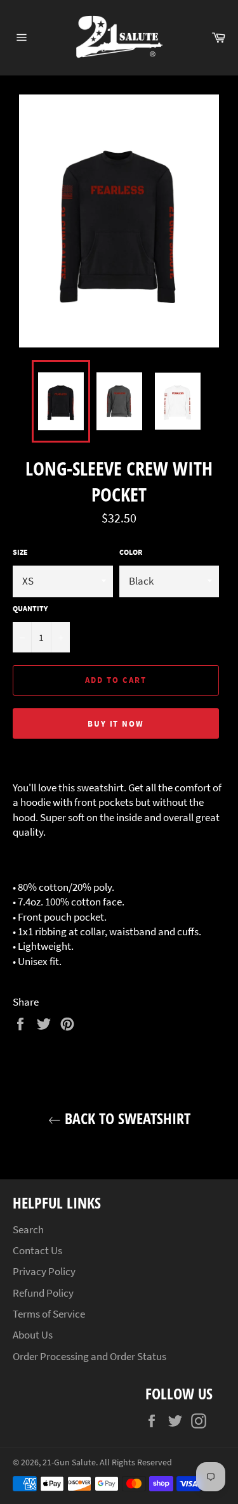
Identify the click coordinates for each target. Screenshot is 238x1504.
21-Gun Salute (69, 1462)
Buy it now (116, 723)
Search (28, 1229)
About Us (33, 1335)
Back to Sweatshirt (125, 1118)
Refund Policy (43, 1293)
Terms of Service (49, 1314)
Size (20, 552)
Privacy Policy (44, 1271)
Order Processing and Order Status (89, 1356)
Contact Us (37, 1250)
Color (130, 552)
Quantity (30, 608)
